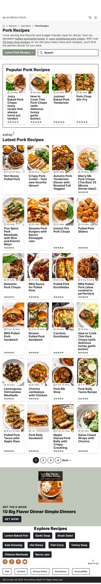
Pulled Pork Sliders (86, 230)
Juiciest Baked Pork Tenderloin (61, 99)
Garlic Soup (42, 535)
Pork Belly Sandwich (36, 436)
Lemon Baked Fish (16, 535)
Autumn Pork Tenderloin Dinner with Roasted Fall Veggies (62, 182)
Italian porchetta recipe (30, 38)
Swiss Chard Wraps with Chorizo (87, 438)
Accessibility (80, 571)
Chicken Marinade (16, 554)
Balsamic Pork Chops (12, 285)
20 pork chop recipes (16, 42)
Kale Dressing (13, 545)
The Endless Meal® (44, 17)
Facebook (11, 561)
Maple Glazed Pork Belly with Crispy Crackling (62, 441)
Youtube (24, 561)
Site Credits (8, 579)
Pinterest (18, 561)
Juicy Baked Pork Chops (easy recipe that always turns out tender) (15, 107)
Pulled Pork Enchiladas (61, 285)
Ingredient (26, 26)
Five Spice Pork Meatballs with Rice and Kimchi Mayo (12, 236)
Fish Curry (57, 545)
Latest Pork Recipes (17, 52)
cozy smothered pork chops (67, 38)
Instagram (5, 561)
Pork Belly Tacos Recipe (87, 390)
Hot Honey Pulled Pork (12, 177)
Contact (21, 571)
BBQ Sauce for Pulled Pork (36, 287)
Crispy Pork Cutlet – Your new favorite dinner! (38, 180)
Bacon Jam (42, 554)
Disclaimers (61, 571)
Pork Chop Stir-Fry (83, 98)
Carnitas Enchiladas (61, 335)
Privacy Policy (40, 571)
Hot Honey (36, 545)
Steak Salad (65, 535)
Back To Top (93, 563)
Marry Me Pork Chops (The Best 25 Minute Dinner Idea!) (87, 182)
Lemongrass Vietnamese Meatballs (12, 392)
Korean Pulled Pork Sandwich (37, 336)
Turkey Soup (79, 545)
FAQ (7, 571)
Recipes (13, 26)
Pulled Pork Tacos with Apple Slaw (12, 438)
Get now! (12, 519)
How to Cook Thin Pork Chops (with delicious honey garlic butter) (38, 107)
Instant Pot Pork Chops (61, 230)
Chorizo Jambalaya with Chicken (38, 392)
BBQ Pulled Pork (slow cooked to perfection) (86, 288)
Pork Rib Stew (59, 390)
